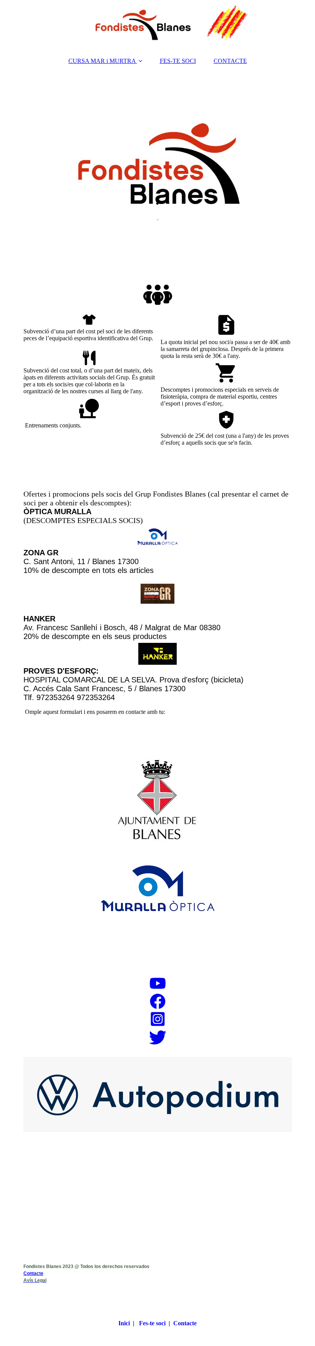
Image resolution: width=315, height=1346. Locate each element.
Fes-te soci (152, 1323)
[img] (157, 25)
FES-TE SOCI (178, 61)
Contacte (33, 1273)
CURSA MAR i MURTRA (102, 61)
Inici (124, 1323)
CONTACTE (230, 61)
